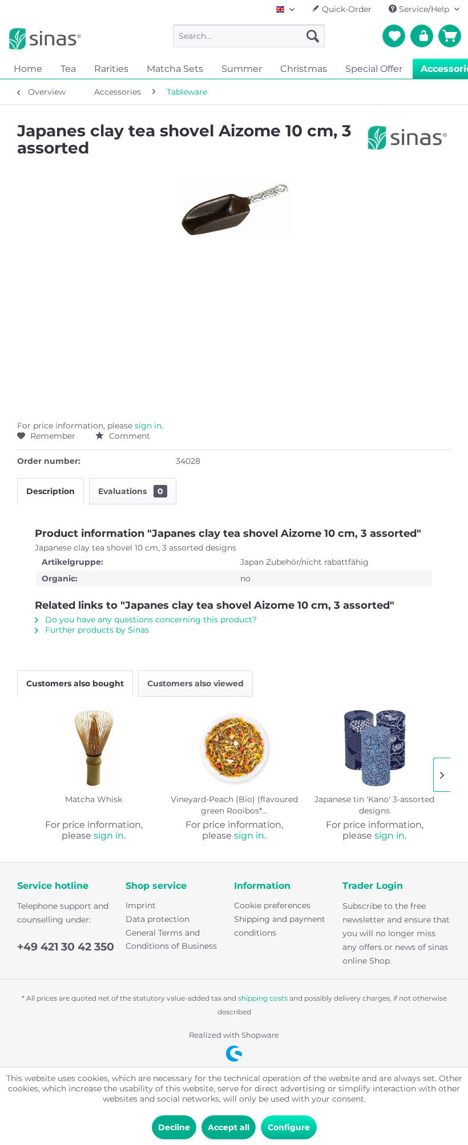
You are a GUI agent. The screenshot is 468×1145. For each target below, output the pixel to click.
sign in (148, 425)
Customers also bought (75, 683)
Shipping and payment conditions (279, 926)
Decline (174, 1127)
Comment (128, 436)
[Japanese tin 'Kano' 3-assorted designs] (374, 748)
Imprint (141, 905)
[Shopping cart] (449, 36)
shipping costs (263, 998)
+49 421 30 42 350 (65, 946)
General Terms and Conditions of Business (171, 940)
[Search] (313, 36)
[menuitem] (249, 36)
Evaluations (130, 491)
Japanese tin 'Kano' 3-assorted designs (374, 805)
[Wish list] (393, 36)
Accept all (228, 1127)
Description (50, 491)
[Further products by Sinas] (407, 142)
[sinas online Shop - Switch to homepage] (45, 39)
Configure (289, 1127)
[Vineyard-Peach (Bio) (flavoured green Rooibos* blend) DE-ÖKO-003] (234, 748)
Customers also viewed (195, 683)
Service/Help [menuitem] (424, 9)
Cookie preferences (272, 905)
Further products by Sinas (96, 630)
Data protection (157, 919)
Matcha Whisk (93, 799)
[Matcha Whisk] (93, 748)
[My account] (421, 36)
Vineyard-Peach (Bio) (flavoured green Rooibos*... (234, 805)
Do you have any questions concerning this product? (150, 619)
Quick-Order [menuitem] (346, 9)
